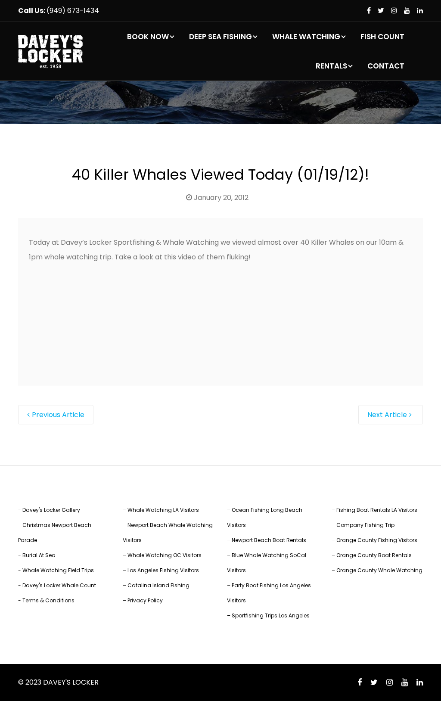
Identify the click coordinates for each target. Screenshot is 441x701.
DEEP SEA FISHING (220, 36)
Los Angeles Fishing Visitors (163, 570)
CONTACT (385, 66)
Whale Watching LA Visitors (163, 510)
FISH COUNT (382, 36)
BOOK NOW (148, 36)
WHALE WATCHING (306, 36)
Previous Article (58, 415)
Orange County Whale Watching (379, 570)
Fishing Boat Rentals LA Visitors (376, 510)
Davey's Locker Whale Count (59, 585)
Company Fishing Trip (365, 525)
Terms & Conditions (48, 600)
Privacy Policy (145, 600)
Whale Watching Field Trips (58, 570)
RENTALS (331, 66)
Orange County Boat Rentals (374, 555)
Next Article (387, 415)
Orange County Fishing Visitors (376, 540)
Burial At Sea (39, 555)
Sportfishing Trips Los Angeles (271, 615)
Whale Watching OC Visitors (164, 555)
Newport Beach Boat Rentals (269, 540)
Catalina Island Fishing (158, 585)
